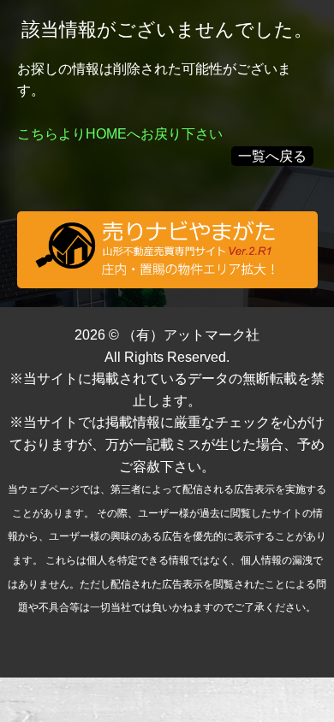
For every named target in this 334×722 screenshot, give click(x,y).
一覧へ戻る (272, 156)
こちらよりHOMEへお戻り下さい (120, 134)
